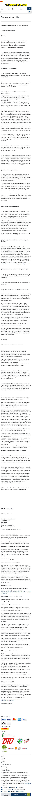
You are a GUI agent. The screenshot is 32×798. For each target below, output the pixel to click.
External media (7, 789)
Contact (3, 762)
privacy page (28, 783)
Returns (3, 761)
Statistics (13, 787)
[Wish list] (21, 8)
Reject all (16, 794)
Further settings (20, 791)
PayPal (5, 791)
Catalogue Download (6, 764)
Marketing (21, 787)
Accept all (26, 794)
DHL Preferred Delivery (19, 789)
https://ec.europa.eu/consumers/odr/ (16, 538)
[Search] (29, 12)
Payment (3, 758)
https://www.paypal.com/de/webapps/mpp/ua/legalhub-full (15, 263)
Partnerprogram (5, 769)
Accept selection (6, 794)
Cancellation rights (5, 770)
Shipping (3, 759)
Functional (12, 791)
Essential (5, 787)
